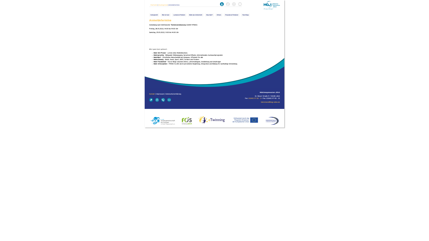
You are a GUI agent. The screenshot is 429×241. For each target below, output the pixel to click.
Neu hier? (209, 15)
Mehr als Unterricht (195, 15)
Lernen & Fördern (179, 15)
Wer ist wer (165, 15)
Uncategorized (163, 5)
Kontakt (152, 94)
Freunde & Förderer (231, 15)
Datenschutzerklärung (173, 94)
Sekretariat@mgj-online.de (270, 102)
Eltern (219, 15)
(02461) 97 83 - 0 (254, 98)
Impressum (160, 94)
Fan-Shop (245, 15)
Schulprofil (154, 15)
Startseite (153, 5)
